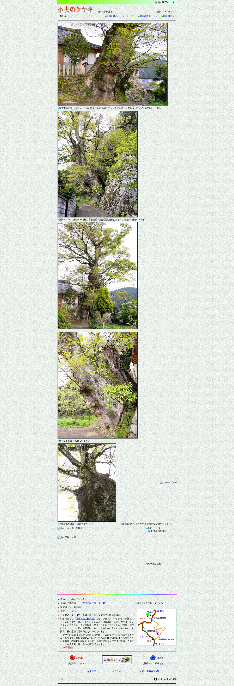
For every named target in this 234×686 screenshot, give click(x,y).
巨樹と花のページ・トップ (119, 16)
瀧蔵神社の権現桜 (85, 618)
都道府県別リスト (148, 16)
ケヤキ (118, 671)
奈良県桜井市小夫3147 (94, 603)
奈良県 (92, 671)
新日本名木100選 (150, 671)
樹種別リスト (169, 16)
